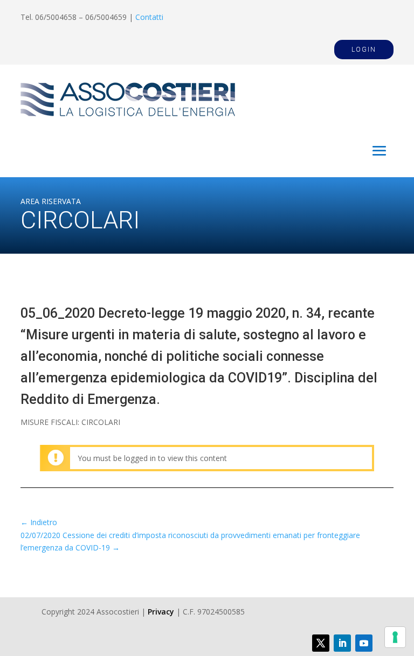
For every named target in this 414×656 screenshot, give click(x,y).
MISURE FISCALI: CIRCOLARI (70, 422)
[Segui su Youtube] (363, 643)
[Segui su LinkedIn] (342, 643)
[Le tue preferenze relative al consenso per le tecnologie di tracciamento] (395, 637)
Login (363, 49)
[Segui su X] (320, 643)
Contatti (149, 17)
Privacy (161, 611)
